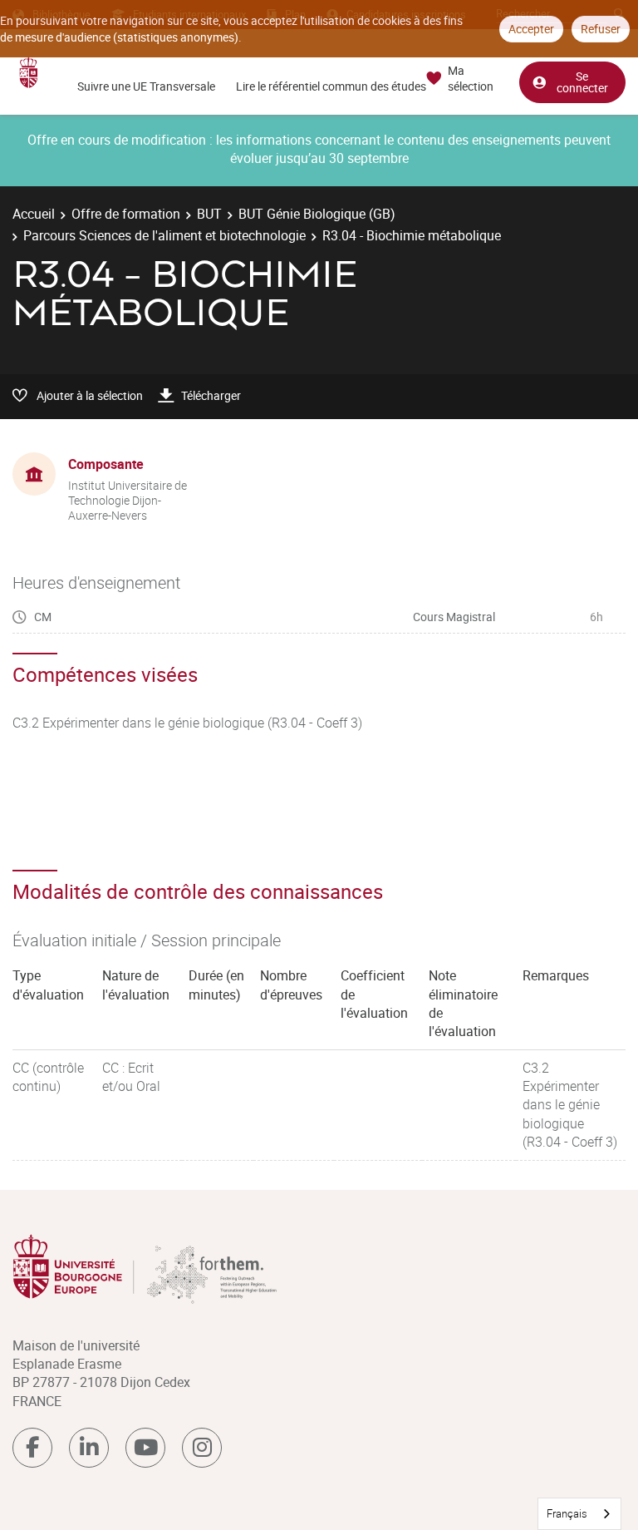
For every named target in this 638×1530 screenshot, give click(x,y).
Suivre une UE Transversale (146, 86)
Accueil (33, 214)
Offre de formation (125, 214)
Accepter (531, 29)
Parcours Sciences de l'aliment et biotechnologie (164, 235)
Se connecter (582, 82)
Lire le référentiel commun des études (331, 86)
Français (567, 1513)
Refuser (601, 29)
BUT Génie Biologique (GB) (316, 214)
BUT (209, 214)
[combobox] (579, 1514)
